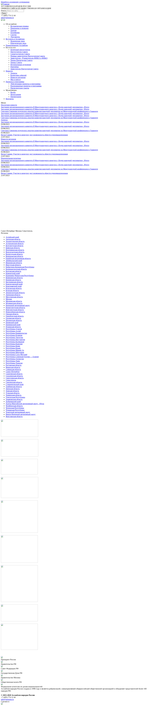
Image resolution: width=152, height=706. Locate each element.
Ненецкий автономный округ (18, 305)
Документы (15, 37)
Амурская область (13, 239)
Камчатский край (13, 273)
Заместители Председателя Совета (24, 69)
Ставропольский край (15, 384)
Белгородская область (14, 246)
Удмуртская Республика (15, 397)
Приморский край (13, 325)
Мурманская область (14, 303)
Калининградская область (16, 269)
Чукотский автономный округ (18, 412)
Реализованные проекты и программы (26, 86)
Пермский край (12, 323)
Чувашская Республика (15, 410)
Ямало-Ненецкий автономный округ (21, 414)
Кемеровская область (14, 278)
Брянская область (13, 248)
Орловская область (13, 318)
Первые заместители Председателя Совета (27, 56)
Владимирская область (15, 250)
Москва (9, 299)
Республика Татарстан (15, 359)
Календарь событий (18, 75)
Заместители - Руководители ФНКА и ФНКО (29, 58)
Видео (13, 92)
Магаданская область (14, 297)
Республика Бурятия (14, 335)
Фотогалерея (15, 94)
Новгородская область (15, 310)
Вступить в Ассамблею (15, 39)
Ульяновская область (14, 399)
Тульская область (12, 393)
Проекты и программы (15, 82)
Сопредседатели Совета (20, 54)
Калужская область (13, 271)
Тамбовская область (14, 387)
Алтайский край (12, 237)
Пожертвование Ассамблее (17, 45)
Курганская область (14, 288)
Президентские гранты (19, 88)
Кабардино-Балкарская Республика (20, 267)
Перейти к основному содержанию (15, 2)
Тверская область (13, 389)
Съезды (13, 35)
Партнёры (14, 67)
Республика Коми (13, 346)
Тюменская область (13, 395)
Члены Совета (16, 62)
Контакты (10, 99)
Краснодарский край (14, 284)
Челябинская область (14, 406)
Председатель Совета (19, 52)
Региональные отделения (20, 65)
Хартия (13, 30)
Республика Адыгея (14, 329)
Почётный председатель (20, 50)
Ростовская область (13, 365)
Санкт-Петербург (13, 372)
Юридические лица (18, 43)
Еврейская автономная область (18, 258)
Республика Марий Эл (15, 350)
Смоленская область (14, 382)
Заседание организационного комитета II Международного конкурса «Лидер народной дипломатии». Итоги (45, 107)
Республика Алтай (13, 331)
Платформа (15, 33)
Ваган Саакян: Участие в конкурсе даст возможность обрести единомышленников (34, 135)
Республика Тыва (13, 361)
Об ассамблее (11, 24)
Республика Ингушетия (15, 340)
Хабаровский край (13, 402)
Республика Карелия (14, 344)
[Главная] (5, 4)
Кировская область (13, 280)
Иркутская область (13, 265)
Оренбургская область (15, 316)
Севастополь (11, 380)
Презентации (15, 97)
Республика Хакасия (14, 363)
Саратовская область (14, 374)
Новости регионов (18, 77)
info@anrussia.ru (7, 18)
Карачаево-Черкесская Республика (20, 276)
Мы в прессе (15, 80)
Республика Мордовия (15, 352)
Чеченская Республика (15, 408)
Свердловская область (15, 378)
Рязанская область (13, 367)
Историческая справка (19, 26)
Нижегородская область (15, 308)
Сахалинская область (14, 376)
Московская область (14, 301)
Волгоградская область (15, 252)
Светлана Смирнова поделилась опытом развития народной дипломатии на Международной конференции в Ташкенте (49, 111)
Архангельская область (15, 241)
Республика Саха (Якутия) (16, 355)
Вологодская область (14, 254)
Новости (9, 71)
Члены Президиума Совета (21, 60)
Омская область (12, 314)
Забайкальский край (14, 261)
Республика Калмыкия (15, 342)
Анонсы (13, 73)
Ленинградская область (15, 293)
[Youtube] (4, 20)
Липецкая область (13, 295)
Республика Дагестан (14, 337)
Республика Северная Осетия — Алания (22, 357)
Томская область (12, 391)
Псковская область (13, 327)
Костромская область (14, 282)
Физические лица (17, 41)
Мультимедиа (11, 90)
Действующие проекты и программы (25, 84)
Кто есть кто (11, 48)
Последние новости (9, 105)
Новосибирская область (15, 312)
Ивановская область (14, 263)
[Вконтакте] (2, 20)
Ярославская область (14, 416)
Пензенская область (14, 320)
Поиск (4, 11)
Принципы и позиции (19, 28)
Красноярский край (14, 286)
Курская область (12, 290)
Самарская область (13, 369)
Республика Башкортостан (16, 333)
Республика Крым (13, 348)
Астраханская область (15, 243)
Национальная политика (11, 158)
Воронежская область (14, 256)
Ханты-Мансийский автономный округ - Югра (25, 404)
